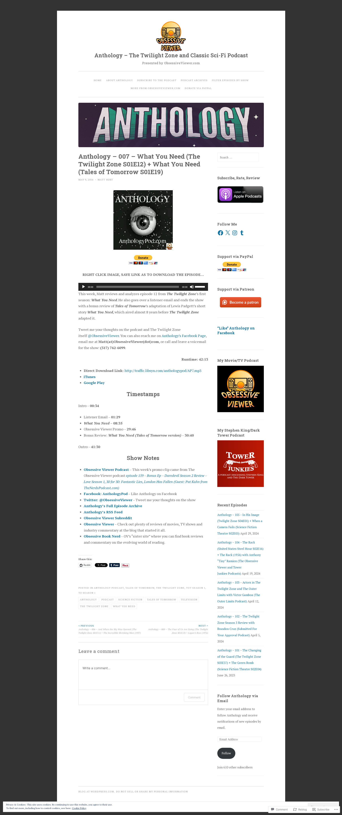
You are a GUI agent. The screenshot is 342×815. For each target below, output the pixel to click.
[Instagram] (235, 233)
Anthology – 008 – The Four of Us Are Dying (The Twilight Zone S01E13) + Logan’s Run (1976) (178, 629)
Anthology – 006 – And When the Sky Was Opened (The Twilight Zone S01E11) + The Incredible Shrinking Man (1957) (109, 629)
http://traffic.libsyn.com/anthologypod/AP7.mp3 (162, 370)
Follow (226, 753)
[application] (143, 287)
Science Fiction (130, 599)
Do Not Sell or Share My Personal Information (152, 791)
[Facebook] (220, 233)
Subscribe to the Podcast (156, 80)
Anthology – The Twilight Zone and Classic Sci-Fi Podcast (171, 55)
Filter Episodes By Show (230, 80)
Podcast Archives (194, 80)
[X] (227, 233)
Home (98, 80)
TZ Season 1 (87, 592)
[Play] (84, 287)
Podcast (107, 599)
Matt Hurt (105, 179)
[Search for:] (237, 157)
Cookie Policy (79, 808)
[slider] (200, 286)
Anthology (88, 599)
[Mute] (192, 287)
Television (189, 599)
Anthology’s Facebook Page (184, 335)
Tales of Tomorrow (139, 587)
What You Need (124, 606)
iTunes (90, 376)
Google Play (94, 382)
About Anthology (119, 80)
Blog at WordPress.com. (96, 791)
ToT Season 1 (195, 587)
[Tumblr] (242, 233)
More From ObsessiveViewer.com (155, 88)
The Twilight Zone (170, 587)
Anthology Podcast (109, 587)
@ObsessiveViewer (103, 335)
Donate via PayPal (198, 88)
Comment (194, 697)
